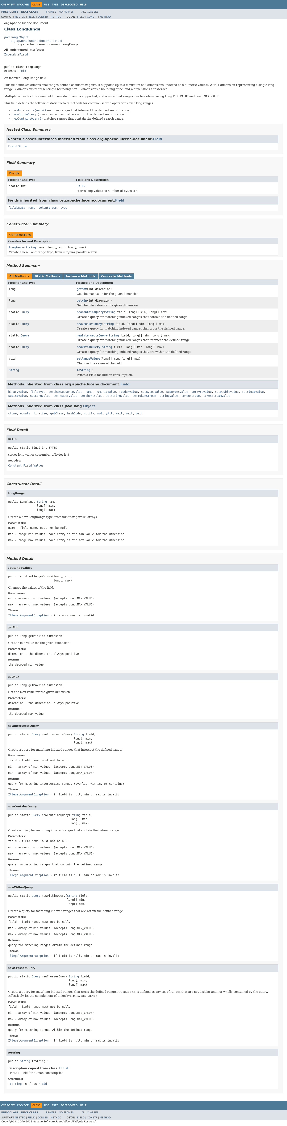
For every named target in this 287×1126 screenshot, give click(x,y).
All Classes (90, 11)
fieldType (37, 391)
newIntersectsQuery (92, 335)
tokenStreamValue (216, 395)
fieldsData (16, 207)
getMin (82, 300)
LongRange (16, 247)
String (31, 247)
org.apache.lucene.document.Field (36, 40)
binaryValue (17, 391)
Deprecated (69, 4)
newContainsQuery (90, 312)
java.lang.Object (16, 37)
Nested (20, 16)
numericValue (106, 391)
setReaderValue (65, 395)
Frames (51, 11)
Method (55, 16)
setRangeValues (88, 358)
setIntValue (17, 395)
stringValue (168, 395)
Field (31, 16)
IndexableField (16, 54)
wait (119, 413)
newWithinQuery (88, 347)
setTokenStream (144, 395)
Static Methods (47, 276)
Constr (43, 16)
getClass (57, 413)
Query (25, 312)
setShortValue (91, 395)
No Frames (66, 11)
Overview (8, 4)
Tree (55, 4)
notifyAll (104, 413)
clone (12, 413)
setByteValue (201, 391)
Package (23, 4)
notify (89, 413)
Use (46, 4)
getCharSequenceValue (65, 391)
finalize (40, 413)
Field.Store (17, 146)
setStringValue (117, 395)
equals (25, 413)
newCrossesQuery (89, 324)
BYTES (81, 186)
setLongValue (40, 395)
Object (89, 406)
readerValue (128, 391)
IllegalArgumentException (28, 615)
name (31, 207)
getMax (82, 289)
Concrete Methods (116, 276)
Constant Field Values (25, 465)
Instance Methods (80, 276)
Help (83, 4)
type (63, 207)
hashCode (73, 413)
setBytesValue (152, 391)
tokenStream (47, 207)
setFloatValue (253, 391)
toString (83, 370)
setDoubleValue (226, 391)
